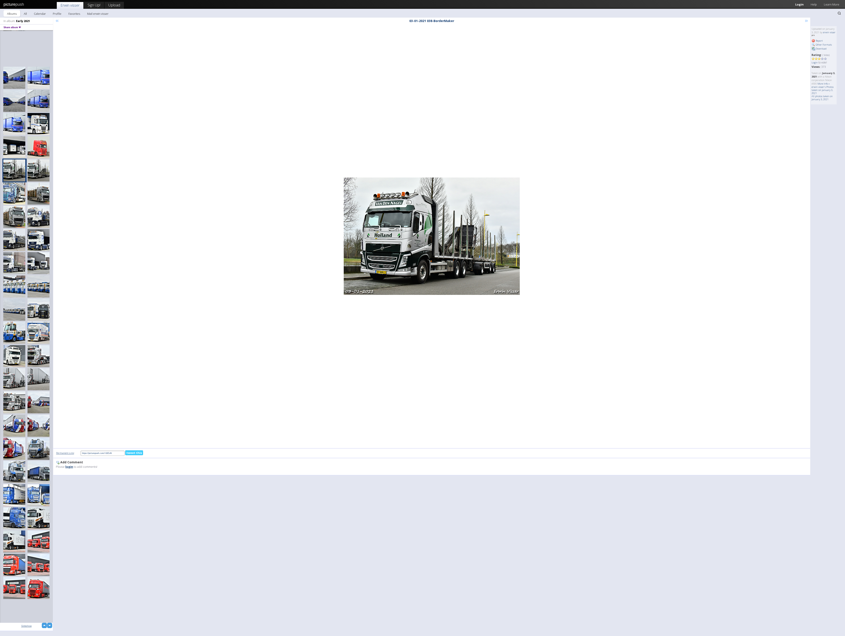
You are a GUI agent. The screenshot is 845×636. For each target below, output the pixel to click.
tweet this (134, 453)
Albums (12, 14)
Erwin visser (70, 5)
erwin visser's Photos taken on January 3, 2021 (823, 90)
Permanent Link (65, 453)
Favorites (74, 14)
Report (819, 40)
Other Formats (823, 44)
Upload (114, 4)
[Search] (839, 13)
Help (814, 4)
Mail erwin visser (97, 14)
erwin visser (829, 32)
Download (821, 48)
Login (799, 4)
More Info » (823, 83)
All (25, 14)
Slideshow (26, 625)
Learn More (831, 4)
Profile (57, 14)
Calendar (40, 14)
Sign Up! (94, 4)
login (69, 467)
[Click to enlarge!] (432, 236)
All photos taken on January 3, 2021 (822, 97)
